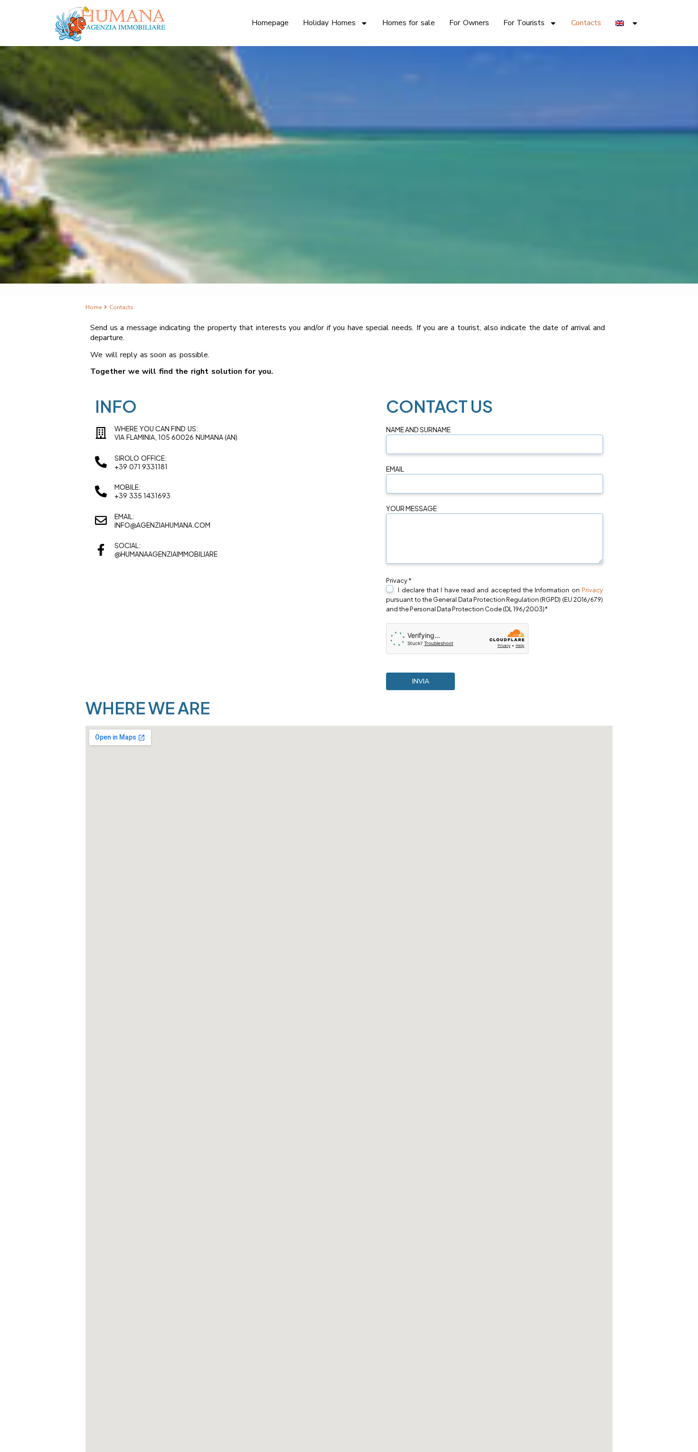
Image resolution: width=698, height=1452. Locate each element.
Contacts (586, 23)
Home (93, 307)
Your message (411, 508)
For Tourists (524, 23)
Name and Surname (418, 429)
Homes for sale (408, 23)
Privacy (592, 590)
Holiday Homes (329, 23)
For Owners (469, 23)
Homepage (270, 23)
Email (395, 469)
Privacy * (494, 595)
